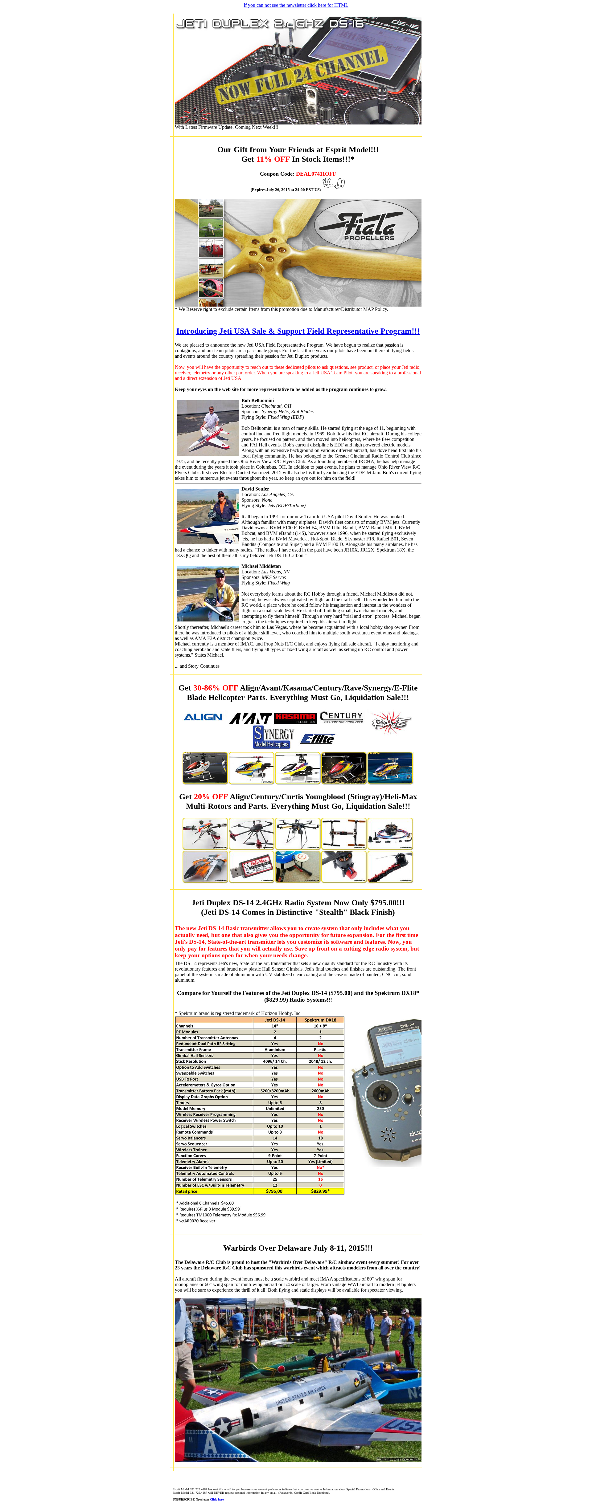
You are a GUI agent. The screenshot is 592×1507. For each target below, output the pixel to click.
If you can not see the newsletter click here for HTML (296, 5)
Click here (217, 1499)
